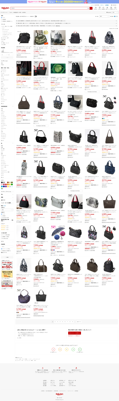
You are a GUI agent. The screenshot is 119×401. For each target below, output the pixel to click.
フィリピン (3, 138)
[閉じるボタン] (116, 21)
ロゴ (2, 152)
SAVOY (87, 155)
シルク (2, 86)
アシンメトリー (4, 170)
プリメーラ (88, 89)
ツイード (2, 91)
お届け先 (2, 207)
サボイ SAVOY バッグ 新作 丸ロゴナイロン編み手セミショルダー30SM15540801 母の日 (41, 147)
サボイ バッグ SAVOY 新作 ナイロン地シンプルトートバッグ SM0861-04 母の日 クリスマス (41, 178)
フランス (2, 121)
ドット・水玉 (3, 167)
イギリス (2, 120)
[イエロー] (10, 184)
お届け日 (2, 212)
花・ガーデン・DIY (19, 360)
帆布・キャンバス (4, 88)
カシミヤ (2, 101)
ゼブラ (2, 175)
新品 (2, 63)
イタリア (2, 111)
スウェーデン (3, 128)
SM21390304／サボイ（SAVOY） (58, 145)
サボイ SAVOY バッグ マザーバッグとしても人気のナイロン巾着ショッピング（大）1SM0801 (24, 307)
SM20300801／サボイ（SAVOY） (92, 241)
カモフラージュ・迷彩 (5, 172)
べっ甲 (2, 157)
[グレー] (4, 182)
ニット (2, 96)
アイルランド (3, 136)
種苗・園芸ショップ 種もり (57, 90)
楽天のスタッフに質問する (74, 333)
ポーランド (3, 123)
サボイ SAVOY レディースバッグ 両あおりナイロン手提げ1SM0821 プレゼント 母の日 (109, 243)
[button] (114, 5)
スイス (2, 113)
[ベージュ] (10, 182)
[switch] (12, 220)
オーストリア (3, 135)
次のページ (79, 321)
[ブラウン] (8, 182)
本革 (2, 81)
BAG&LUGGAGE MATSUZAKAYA (24, 123)
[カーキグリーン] (12, 182)
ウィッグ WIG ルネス (39, 58)
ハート (2, 158)
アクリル (2, 84)
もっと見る (19, 337)
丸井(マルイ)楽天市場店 (90, 120)
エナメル (2, 93)
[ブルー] (2, 186)
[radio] (1, 17)
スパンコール (3, 89)
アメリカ (2, 115)
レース (2, 98)
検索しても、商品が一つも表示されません (26, 335)
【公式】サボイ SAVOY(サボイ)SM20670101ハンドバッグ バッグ (92, 147)
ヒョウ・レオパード (5, 165)
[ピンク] (2, 184)
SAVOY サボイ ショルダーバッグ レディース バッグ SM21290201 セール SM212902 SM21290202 (75, 243)
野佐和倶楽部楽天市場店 (39, 315)
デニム (2, 83)
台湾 (2, 131)
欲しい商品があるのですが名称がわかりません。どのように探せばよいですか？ (33, 332)
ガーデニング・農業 (29, 360)
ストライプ (3, 162)
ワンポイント (3, 155)
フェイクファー (4, 99)
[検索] (91, 8)
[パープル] (6, 186)
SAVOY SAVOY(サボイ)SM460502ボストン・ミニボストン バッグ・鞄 (41, 276)
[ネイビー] (4, 186)
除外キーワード (4, 252)
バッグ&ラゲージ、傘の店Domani (58, 255)
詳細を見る (58, 25)
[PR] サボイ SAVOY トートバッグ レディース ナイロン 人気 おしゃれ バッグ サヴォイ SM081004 (92, 48)
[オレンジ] (8, 184)
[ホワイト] (6, 182)
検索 (7, 57)
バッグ (30, 359)
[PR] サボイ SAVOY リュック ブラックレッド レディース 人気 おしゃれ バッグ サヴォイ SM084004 (75, 48)
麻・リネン (3, 94)
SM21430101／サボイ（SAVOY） (92, 111)
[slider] (1, 52)
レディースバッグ (36, 359)
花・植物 (2, 148)
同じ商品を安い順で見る (92, 91)
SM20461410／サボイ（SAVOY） (58, 210)
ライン (2, 168)
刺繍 (2, 147)
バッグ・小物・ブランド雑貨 (21, 359)
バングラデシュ (4, 125)
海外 (5, 205)
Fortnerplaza (105, 89)
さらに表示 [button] (3, 44)
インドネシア (3, 116)
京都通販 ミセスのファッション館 (58, 56)
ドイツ (2, 126)
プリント (2, 150)
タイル (2, 173)
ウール (2, 76)
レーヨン (2, 78)
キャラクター (3, 163)
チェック (2, 160)
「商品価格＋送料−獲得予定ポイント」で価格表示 (24, 16)
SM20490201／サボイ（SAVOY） (24, 145)
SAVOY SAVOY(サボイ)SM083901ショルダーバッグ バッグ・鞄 (75, 147)
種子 (35, 360)
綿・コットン (3, 71)
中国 (2, 108)
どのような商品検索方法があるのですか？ (26, 334)
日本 (2, 110)
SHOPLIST (71, 157)
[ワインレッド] (4, 184)
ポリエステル (3, 70)
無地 (2, 145)
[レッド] (6, 184)
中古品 (2, 64)
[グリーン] (12, 184)
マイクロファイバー (5, 79)
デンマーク (3, 133)
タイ (2, 130)
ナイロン (2, 73)
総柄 (2, 153)
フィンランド (3, 118)
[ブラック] (2, 182)
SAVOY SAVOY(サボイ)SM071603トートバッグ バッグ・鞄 (109, 178)
